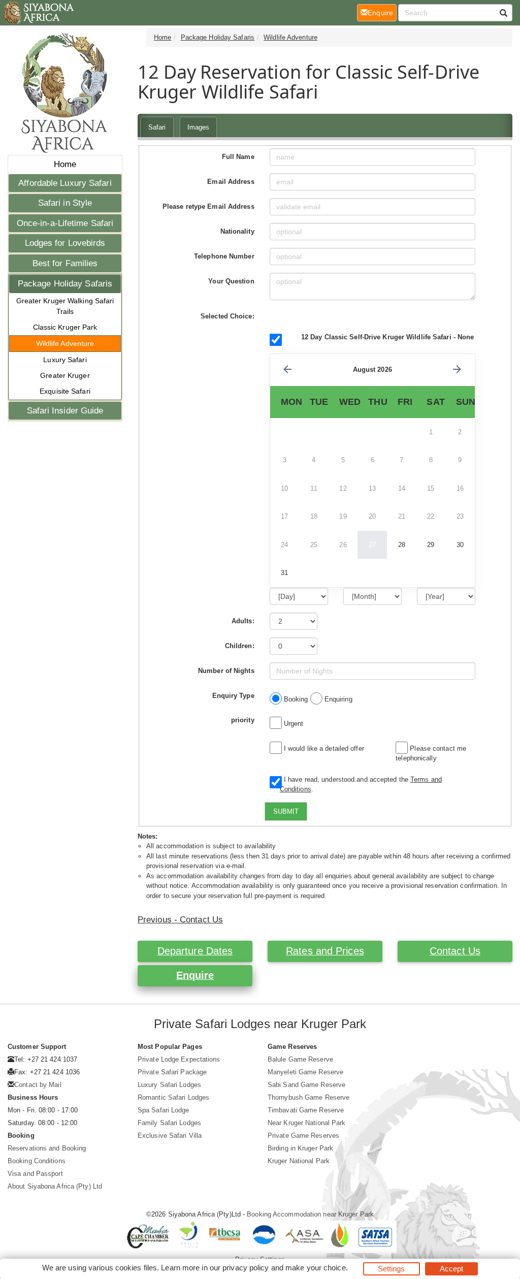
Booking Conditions (37, 1161)
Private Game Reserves (303, 1135)
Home (65, 164)
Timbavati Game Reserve (306, 1110)
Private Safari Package (172, 1072)
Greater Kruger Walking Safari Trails (65, 306)
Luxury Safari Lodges (169, 1085)
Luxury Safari (64, 360)
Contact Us (455, 950)
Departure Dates (195, 950)
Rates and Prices (325, 950)
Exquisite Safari (65, 391)
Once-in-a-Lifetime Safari (65, 223)
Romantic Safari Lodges (173, 1097)
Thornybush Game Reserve (308, 1097)
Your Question (231, 281)
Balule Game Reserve (300, 1059)
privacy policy (245, 1267)
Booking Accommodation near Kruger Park (310, 1214)
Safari (157, 127)
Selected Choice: (227, 316)
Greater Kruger (64, 375)
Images (198, 127)
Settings (391, 1268)
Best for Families (65, 263)
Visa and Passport (35, 1173)
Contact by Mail (37, 1085)
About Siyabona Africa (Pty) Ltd (55, 1186)
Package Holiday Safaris (65, 284)
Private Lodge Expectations (179, 1059)
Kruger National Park (299, 1161)
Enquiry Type (233, 695)
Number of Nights (226, 671)
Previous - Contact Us (180, 919)
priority (242, 720)
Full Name (238, 157)
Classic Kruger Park (65, 327)
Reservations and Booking (47, 1148)
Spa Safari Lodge (163, 1110)
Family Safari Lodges (169, 1123)
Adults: (243, 621)
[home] (38, 12)
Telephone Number (224, 256)
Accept (452, 1268)
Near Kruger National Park (307, 1123)
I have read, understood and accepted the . (361, 784)
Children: (239, 646)
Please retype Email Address (208, 206)
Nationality (237, 231)
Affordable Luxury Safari (64, 183)
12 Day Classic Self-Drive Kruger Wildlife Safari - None (387, 337)
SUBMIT (286, 811)
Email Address (230, 181)
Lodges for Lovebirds (65, 243)
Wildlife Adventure (65, 343)
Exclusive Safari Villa (170, 1135)
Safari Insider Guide (65, 410)
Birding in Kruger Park (300, 1148)
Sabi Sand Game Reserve (306, 1085)
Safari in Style (65, 203)
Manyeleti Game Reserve (305, 1072)
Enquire (195, 975)
